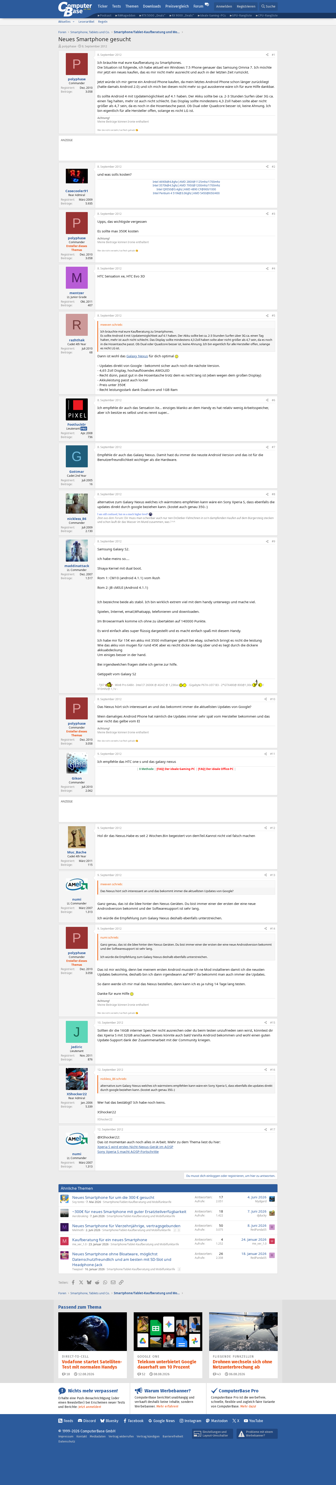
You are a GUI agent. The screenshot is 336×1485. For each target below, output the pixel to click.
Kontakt (81, 1436)
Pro (83, 428)
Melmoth (78, 1230)
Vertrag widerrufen (121, 1436)
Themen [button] (132, 6)
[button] (74, 21)
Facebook (136, 1421)
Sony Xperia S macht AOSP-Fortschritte (128, 1151)
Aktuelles (64, 21)
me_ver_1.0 (79, 1244)
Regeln (102, 21)
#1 (273, 55)
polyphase (69, 46)
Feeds (68, 1421)
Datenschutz (66, 1441)
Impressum (65, 1436)
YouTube (256, 1421)
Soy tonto (78, 1202)
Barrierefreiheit (173, 1436)
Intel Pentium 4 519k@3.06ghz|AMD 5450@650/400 (186, 193)
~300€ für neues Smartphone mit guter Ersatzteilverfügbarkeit (129, 1211)
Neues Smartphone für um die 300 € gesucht (113, 1197)
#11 (272, 754)
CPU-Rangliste (268, 15)
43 (218, 1374)
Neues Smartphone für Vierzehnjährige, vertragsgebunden (126, 1225)
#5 (273, 315)
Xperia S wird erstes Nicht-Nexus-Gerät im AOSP (135, 1146)
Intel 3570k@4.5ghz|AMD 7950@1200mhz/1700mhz (186, 185)
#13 (272, 875)
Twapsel (77, 1269)
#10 (272, 699)
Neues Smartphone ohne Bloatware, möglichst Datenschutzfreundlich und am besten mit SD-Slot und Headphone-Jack (121, 1259)
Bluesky (112, 1421)
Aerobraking (80, 1216)
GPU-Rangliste (242, 15)
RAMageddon (126, 15)
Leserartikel (86, 21)
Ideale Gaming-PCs (213, 15)
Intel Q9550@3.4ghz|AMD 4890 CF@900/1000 (186, 189)
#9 (273, 541)
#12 (272, 828)
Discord (89, 1421)
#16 (272, 1070)
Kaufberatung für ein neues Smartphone (109, 1239)
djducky (262, 1215)
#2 (273, 167)
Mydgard (261, 1201)
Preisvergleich (177, 6)
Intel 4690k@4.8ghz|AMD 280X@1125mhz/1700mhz (186, 182)
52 (143, 1374)
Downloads (152, 6)
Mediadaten (98, 1436)
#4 (273, 268)
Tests (116, 6)
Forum (198, 6)
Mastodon (219, 1421)
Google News (164, 1421)
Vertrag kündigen (148, 1436)
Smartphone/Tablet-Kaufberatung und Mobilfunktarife (137, 1202)
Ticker (103, 6)
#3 (273, 214)
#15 (272, 1023)
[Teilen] (267, 55)
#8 (273, 494)
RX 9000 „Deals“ (183, 15)
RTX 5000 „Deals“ (153, 15)
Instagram (192, 1421)
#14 (272, 929)
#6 (273, 400)
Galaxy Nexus (137, 356)
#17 (272, 1129)
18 (67, 1374)
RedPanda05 (259, 1230)
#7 (273, 447)
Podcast (105, 15)
